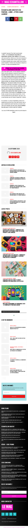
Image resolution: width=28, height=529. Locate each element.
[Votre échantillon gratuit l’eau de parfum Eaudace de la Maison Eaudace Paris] (5, 201)
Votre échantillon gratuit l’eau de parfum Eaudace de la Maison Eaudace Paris (18, 202)
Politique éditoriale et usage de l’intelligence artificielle (14, 527)
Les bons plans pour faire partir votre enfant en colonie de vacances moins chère (12, 453)
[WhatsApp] (20, 19)
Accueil (3, 6)
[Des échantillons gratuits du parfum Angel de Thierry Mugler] (5, 194)
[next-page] (5, 378)
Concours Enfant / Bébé (9, 278)
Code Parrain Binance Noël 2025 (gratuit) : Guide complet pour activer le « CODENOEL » (12, 448)
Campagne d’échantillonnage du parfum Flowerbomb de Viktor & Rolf (17, 179)
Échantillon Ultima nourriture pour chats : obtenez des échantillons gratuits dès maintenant (13, 433)
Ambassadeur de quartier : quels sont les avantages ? (13, 450)
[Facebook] (7, 19)
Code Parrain (6, 302)
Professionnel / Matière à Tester (16, 347)
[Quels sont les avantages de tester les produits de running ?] (5, 349)
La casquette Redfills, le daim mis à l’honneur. (18, 360)
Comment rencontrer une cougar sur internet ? (12, 422)
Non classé (13, 336)
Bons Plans (13, 368)
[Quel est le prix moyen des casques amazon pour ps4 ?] (5, 327)
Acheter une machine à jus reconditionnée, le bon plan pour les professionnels (17, 371)
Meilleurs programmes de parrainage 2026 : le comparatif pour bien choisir (14, 304)
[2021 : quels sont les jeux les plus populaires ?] (5, 338)
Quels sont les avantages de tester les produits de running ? (18, 350)
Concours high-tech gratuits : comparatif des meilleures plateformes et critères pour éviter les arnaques (14, 256)
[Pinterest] (16, 19)
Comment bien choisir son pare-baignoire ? (10, 435)
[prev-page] (2, 378)
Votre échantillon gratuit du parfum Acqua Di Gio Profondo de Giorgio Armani (18, 171)
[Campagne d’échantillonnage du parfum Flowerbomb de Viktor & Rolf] (5, 178)
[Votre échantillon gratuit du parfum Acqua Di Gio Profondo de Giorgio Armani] (5, 171)
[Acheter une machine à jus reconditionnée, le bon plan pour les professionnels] (5, 371)
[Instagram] (12, 157)
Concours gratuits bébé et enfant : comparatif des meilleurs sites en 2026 (13, 280)
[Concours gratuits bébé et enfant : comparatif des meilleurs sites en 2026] (14, 268)
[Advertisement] (14, 38)
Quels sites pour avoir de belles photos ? (10, 437)
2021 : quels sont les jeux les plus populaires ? (17, 338)
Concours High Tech (8, 253)
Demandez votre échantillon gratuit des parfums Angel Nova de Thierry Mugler (17, 187)
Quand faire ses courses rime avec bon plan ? (11, 420)
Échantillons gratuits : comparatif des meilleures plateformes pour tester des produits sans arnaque (13, 231)
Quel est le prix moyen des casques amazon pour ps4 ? (18, 328)
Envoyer (14, 396)
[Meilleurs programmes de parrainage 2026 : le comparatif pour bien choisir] (14, 292)
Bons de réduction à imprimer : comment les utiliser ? (13, 458)
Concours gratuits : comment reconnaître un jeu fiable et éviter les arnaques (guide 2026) (13, 473)
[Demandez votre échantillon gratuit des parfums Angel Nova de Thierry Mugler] (5, 186)
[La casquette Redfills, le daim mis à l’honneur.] (5, 360)
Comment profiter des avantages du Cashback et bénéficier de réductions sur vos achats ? (12, 456)
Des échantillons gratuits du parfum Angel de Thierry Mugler (17, 194)
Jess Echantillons (16, 153)
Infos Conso (13, 325)
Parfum (22, 6)
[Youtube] (18, 157)
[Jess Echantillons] (9, 152)
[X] (12, 19)
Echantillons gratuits (13, 6)
